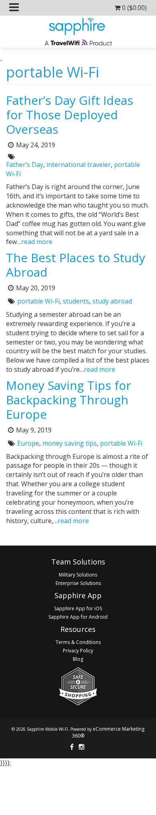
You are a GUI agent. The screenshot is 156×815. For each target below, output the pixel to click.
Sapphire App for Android (78, 616)
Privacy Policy (78, 650)
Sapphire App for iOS (78, 608)
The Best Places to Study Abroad (75, 264)
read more (36, 241)
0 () (133, 7)
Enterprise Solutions (78, 583)
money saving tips (69, 443)
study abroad (112, 301)
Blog (78, 659)
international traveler (78, 164)
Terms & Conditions (78, 642)
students (76, 301)
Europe (28, 443)
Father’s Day (24, 164)
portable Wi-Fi (38, 301)
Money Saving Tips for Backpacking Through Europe (68, 399)
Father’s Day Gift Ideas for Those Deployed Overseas (69, 114)
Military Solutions (78, 574)
